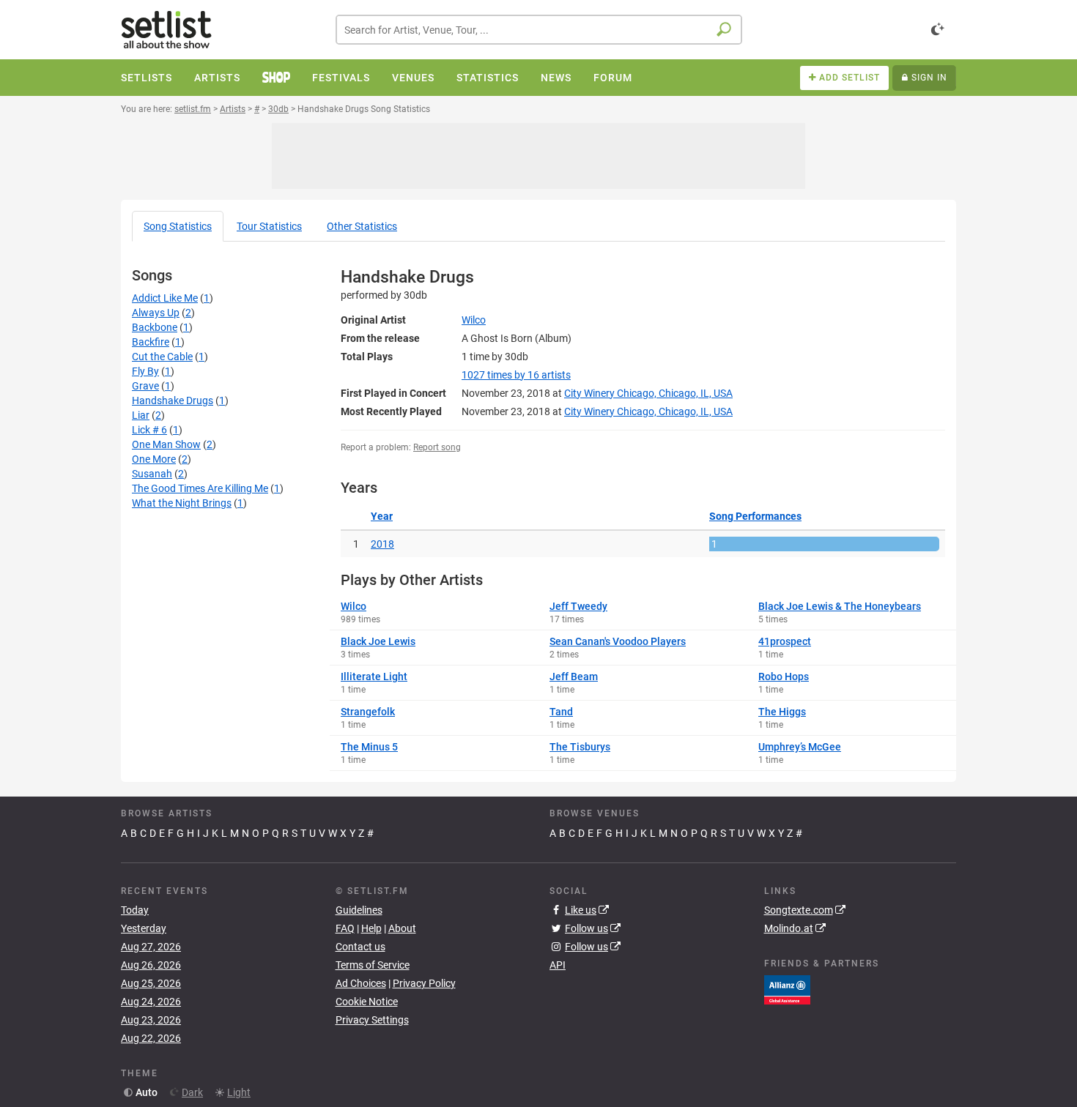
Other (362, 226)
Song (178, 226)
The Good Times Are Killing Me (200, 488)
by (516, 375)
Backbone (154, 327)
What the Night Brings (182, 503)
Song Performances (755, 516)
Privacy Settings (372, 1020)
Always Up (156, 312)
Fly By (145, 371)
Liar (140, 415)
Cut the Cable (162, 356)
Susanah (152, 474)
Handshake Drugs (172, 400)
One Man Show (166, 444)
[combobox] (539, 30)
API (557, 965)
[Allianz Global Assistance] (787, 989)
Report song (437, 447)
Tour (269, 226)
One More (154, 459)
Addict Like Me (165, 298)
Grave (145, 386)
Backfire (150, 342)
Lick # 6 (149, 430)
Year (382, 516)
